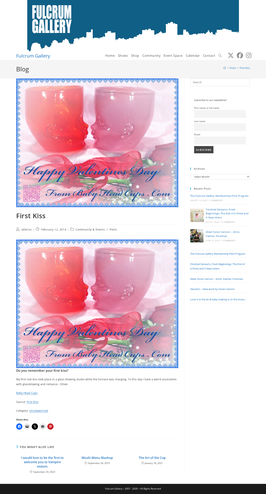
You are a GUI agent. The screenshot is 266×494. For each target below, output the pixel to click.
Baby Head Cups (27, 393)
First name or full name (206, 107)
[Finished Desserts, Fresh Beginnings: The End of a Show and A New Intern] (196, 215)
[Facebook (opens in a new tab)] (238, 55)
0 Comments (216, 200)
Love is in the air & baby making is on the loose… (218, 299)
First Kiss (245, 68)
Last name (199, 121)
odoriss (26, 229)
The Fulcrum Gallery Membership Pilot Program (219, 196)
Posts (113, 229)
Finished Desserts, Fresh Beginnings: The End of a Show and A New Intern (227, 213)
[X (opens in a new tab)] (229, 55)
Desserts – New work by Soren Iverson (212, 289)
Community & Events (90, 229)
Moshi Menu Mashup (97, 458)
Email (197, 134)
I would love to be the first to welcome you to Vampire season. (42, 462)
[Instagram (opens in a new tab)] (247, 55)
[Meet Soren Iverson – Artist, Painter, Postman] (196, 235)
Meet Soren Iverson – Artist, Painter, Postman (216, 279)
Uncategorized (38, 410)
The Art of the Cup (152, 458)
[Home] (224, 68)
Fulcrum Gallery (33, 55)
